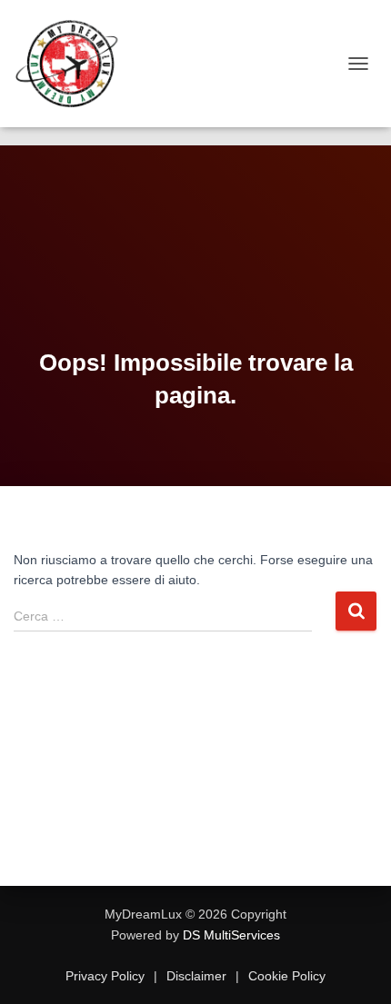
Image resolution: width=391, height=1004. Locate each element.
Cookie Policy (285, 976)
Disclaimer (196, 976)
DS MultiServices (231, 935)
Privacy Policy (106, 976)
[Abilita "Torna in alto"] (355, 967)
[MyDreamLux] (75, 63)
